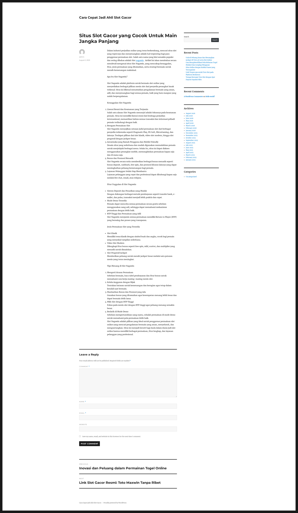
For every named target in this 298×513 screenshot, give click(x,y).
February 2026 (191, 128)
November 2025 (192, 135)
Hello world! (210, 97)
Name (82, 402)
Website (83, 424)
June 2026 (189, 118)
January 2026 (191, 131)
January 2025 (191, 160)
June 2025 (189, 148)
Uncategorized (191, 177)
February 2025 (191, 157)
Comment (84, 366)
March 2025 (190, 155)
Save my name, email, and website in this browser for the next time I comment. (111, 437)
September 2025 (192, 140)
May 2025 (189, 150)
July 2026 (189, 116)
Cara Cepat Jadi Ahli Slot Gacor (105, 17)
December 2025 (191, 133)
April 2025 (189, 153)
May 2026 (189, 121)
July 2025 (189, 145)
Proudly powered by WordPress (115, 503)
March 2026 (190, 126)
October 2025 (191, 138)
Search (186, 37)
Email (82, 413)
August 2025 (190, 143)
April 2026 (190, 123)
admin (81, 57)
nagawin (140, 60)
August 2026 (190, 113)
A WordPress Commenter (193, 97)
